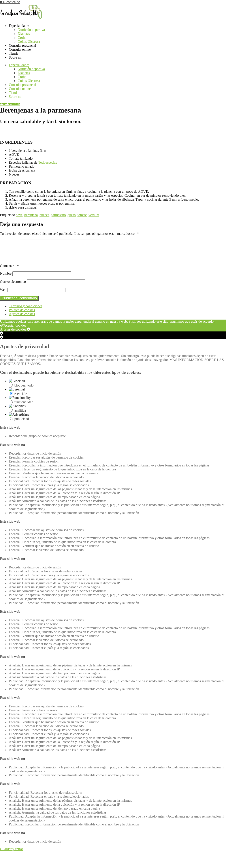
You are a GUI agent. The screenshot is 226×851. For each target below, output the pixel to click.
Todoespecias (47, 162)
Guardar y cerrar (11, 849)
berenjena (31, 215)
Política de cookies (22, 310)
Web (3, 290)
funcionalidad (23, 402)
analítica (20, 410)
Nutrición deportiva (31, 29)
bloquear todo (24, 385)
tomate (82, 215)
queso (72, 215)
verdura (94, 215)
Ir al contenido (10, 2)
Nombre (5, 273)
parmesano (58, 215)
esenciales (21, 394)
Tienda (13, 53)
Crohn (22, 37)
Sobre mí (15, 57)
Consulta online (20, 49)
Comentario (9, 266)
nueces (44, 215)
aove (19, 215)
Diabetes (24, 33)
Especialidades (19, 26)
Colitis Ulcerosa (29, 41)
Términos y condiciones (25, 306)
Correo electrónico (13, 281)
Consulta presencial (22, 45)
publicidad (21, 419)
